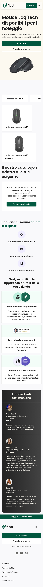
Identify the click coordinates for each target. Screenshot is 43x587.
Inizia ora (31, 5)
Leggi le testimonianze (21, 516)
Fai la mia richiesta (21, 204)
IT (36, 527)
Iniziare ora (21, 535)
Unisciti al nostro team (21, 546)
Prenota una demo (21, 49)
